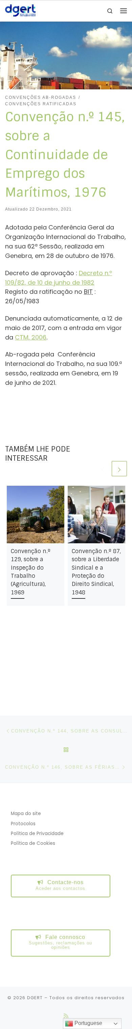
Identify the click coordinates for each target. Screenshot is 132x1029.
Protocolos (23, 823)
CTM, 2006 (30, 337)
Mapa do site (26, 813)
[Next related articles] (119, 468)
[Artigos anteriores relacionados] (102, 468)
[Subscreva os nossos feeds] (66, 1016)
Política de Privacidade (37, 833)
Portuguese (87, 1023)
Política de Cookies (33, 843)
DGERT (35, 997)
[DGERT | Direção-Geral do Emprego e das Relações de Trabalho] (20, 10)
